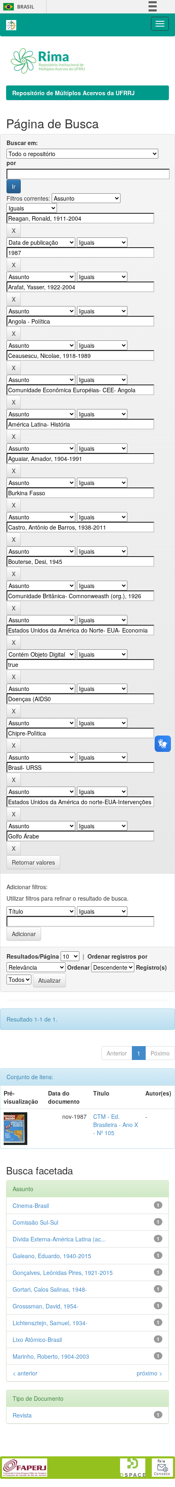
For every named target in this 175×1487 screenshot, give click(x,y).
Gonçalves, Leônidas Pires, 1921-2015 (63, 1272)
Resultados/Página (33, 956)
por (11, 163)
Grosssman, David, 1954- (46, 1306)
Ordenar (78, 967)
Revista (22, 1415)
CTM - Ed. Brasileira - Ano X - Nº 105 (115, 1124)
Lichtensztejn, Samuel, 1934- (50, 1323)
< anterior (25, 1373)
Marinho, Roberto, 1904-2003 (51, 1356)
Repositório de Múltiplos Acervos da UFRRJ (73, 93)
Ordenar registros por (117, 956)
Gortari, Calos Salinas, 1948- (50, 1289)
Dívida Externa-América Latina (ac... (59, 1239)
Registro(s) (151, 967)
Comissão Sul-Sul (35, 1222)
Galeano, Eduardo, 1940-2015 (52, 1256)
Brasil (17, 6)
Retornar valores (33, 862)
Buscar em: (22, 143)
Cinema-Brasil (31, 1205)
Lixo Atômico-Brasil (37, 1339)
